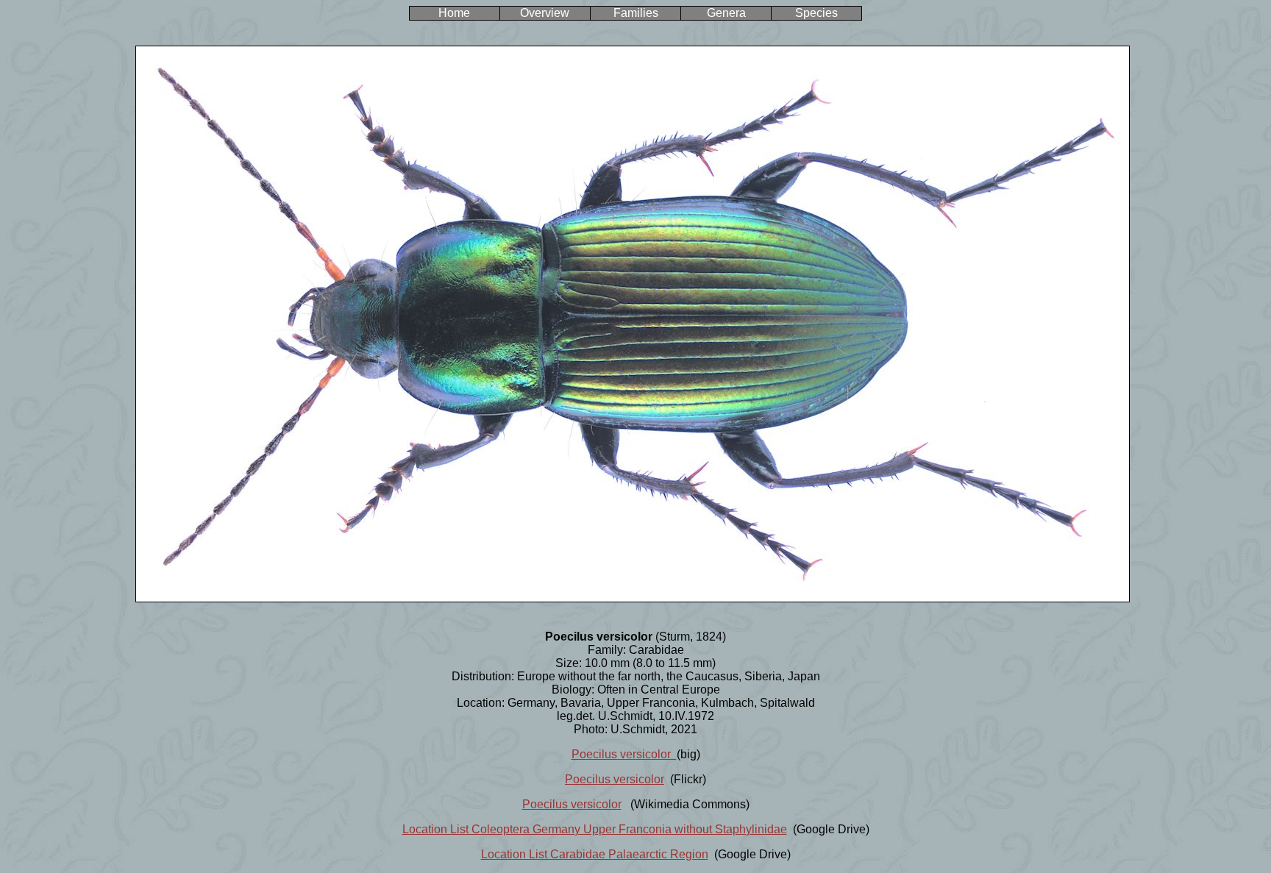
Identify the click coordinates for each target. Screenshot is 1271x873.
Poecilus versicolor (624, 754)
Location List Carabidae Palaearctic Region (594, 854)
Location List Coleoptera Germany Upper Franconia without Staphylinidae (594, 829)
